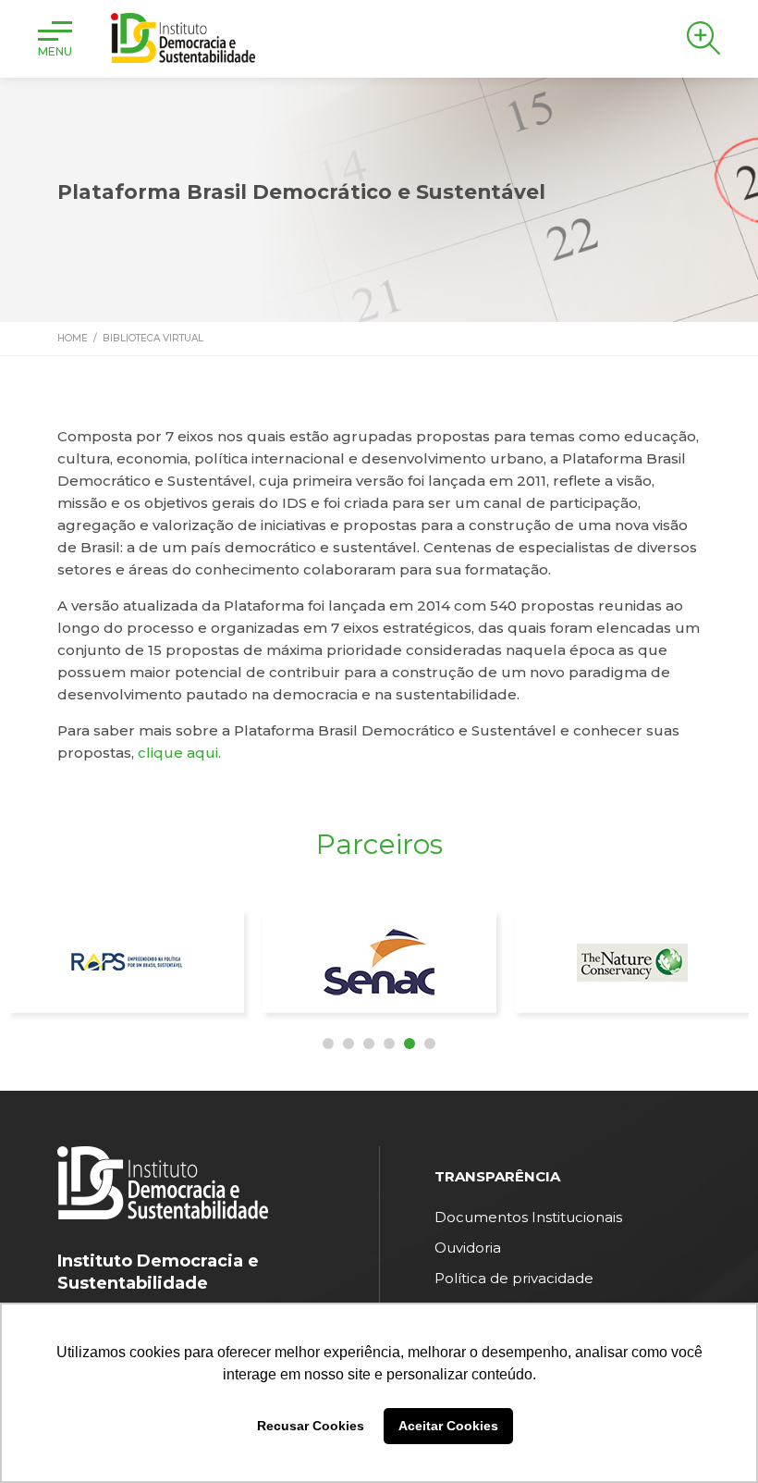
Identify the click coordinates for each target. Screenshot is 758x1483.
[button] (328, 1043)
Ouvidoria (467, 1247)
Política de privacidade (513, 1278)
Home (72, 338)
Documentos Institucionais (528, 1217)
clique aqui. (179, 752)
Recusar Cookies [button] (310, 1425)
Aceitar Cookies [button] (448, 1425)
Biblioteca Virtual (153, 338)
